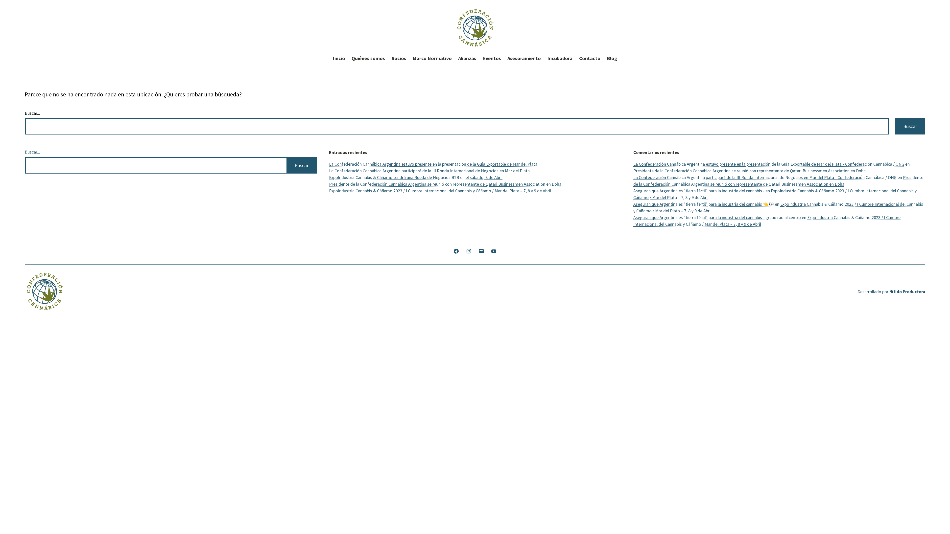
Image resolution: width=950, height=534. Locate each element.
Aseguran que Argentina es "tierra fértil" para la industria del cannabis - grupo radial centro (717, 217)
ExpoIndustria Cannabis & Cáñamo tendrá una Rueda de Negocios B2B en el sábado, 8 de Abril (415, 177)
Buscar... (32, 113)
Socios (399, 58)
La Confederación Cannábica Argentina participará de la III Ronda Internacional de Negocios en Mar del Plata (429, 171)
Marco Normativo (432, 58)
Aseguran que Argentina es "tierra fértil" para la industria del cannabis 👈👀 (703, 204)
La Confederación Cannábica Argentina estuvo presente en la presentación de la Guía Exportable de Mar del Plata (433, 164)
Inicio (339, 58)
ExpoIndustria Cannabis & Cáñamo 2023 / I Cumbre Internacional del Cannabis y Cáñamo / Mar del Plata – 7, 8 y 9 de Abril (440, 191)
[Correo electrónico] (481, 250)
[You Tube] (493, 250)
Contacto (589, 58)
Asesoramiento (524, 58)
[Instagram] (469, 250)
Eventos (492, 58)
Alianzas (467, 58)
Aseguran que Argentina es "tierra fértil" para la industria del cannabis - (698, 191)
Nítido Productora (907, 291)
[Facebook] (456, 250)
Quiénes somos (368, 58)
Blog (612, 58)
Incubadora (559, 58)
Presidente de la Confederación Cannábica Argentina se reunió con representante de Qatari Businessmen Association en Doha (445, 184)
